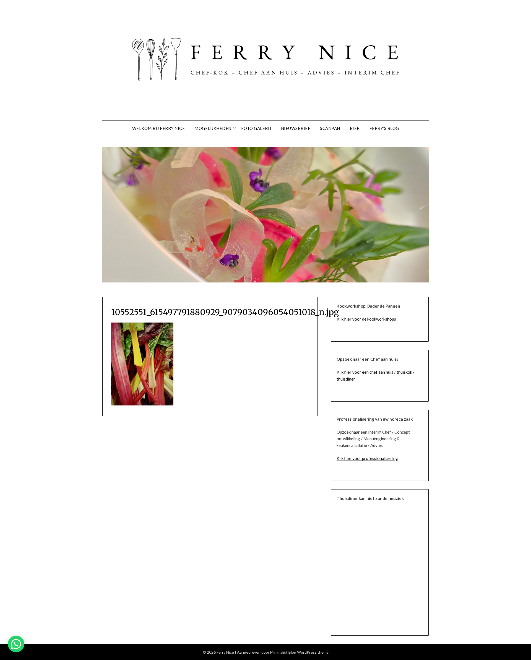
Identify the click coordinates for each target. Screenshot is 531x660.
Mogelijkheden (212, 128)
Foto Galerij (256, 128)
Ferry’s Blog (384, 128)
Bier (355, 128)
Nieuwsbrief (296, 128)
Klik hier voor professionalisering (367, 458)
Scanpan (330, 128)
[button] (16, 644)
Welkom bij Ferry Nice (158, 128)
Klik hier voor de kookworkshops (366, 318)
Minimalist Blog (283, 652)
